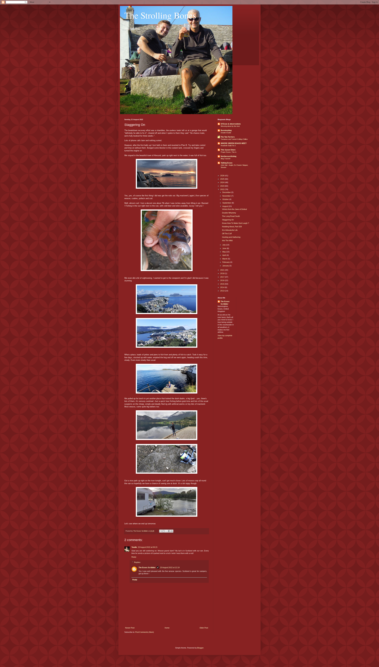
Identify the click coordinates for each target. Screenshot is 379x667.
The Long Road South (231, 216)
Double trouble (226, 133)
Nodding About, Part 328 (232, 227)
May (224, 252)
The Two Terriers (228, 137)
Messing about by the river (230, 126)
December (226, 192)
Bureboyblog (226, 130)
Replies (137, 562)
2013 (222, 291)
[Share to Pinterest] (171, 531)
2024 (222, 182)
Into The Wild (227, 241)
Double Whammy (229, 213)
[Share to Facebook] (169, 531)
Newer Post (129, 628)
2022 (222, 189)
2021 (222, 270)
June (224, 248)
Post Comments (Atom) (144, 632)
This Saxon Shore (228, 150)
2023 (222, 186)
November (226, 196)
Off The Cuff (227, 234)
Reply (133, 557)
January (225, 266)
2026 (222, 176)
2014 (222, 287)
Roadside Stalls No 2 (228, 145)
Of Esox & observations (231, 124)
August (225, 206)
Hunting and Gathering (231, 237)
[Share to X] (166, 531)
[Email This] (160, 531)
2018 (222, 273)
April (224, 255)
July (224, 245)
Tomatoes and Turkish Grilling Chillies (234, 139)
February (226, 262)
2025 (222, 179)
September (227, 203)
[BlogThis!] (163, 531)
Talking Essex (226, 163)
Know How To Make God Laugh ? (235, 223)
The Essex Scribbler (147, 568)
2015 (222, 284)
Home (167, 628)
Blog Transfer (226, 158)
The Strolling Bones (160, 15)
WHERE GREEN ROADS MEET (233, 143)
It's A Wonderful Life (230, 230)
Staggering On (228, 220)
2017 (222, 277)
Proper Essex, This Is (228, 152)
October (225, 199)
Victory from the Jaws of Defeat (234, 209)
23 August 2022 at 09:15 (147, 547)
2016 (222, 280)
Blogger (200, 648)
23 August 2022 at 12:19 (170, 568)
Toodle (134, 547)
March (225, 259)
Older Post (204, 628)
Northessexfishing (228, 156)
